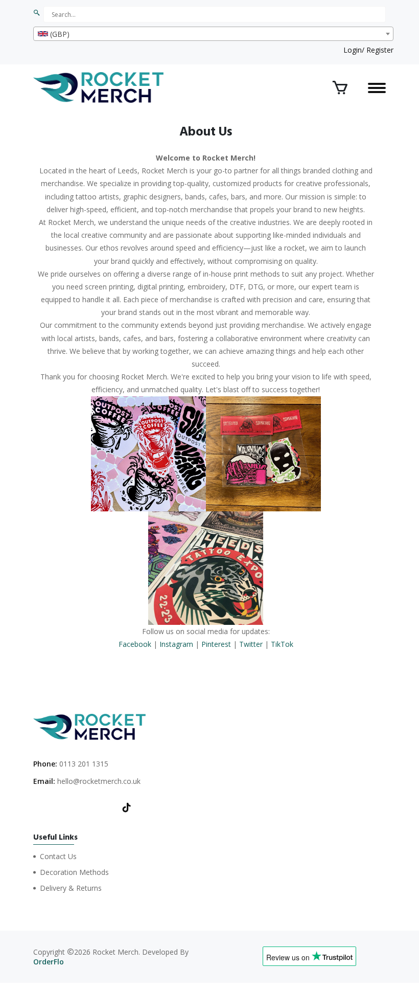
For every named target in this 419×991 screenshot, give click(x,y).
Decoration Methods (74, 872)
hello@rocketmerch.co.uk (99, 781)
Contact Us (58, 856)
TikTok (282, 644)
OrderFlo (48, 961)
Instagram (176, 644)
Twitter (251, 644)
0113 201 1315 (83, 764)
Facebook (135, 644)
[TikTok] (126, 808)
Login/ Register (368, 50)
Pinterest (216, 644)
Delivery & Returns (71, 888)
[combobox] (213, 34)
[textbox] (213, 34)
